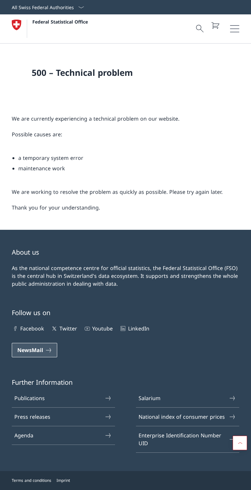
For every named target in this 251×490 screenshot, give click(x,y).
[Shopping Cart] (215, 25)
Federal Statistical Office (60, 22)
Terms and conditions (31, 480)
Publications (29, 398)
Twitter (68, 328)
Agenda (23, 435)
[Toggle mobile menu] (234, 29)
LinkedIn (138, 328)
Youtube (102, 328)
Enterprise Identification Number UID (180, 439)
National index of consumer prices (182, 416)
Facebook (32, 328)
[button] (240, 443)
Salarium (149, 398)
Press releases (32, 416)
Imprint (63, 480)
